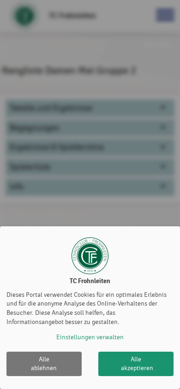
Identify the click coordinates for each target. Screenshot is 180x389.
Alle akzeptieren (137, 364)
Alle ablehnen (44, 364)
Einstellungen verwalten (90, 337)
